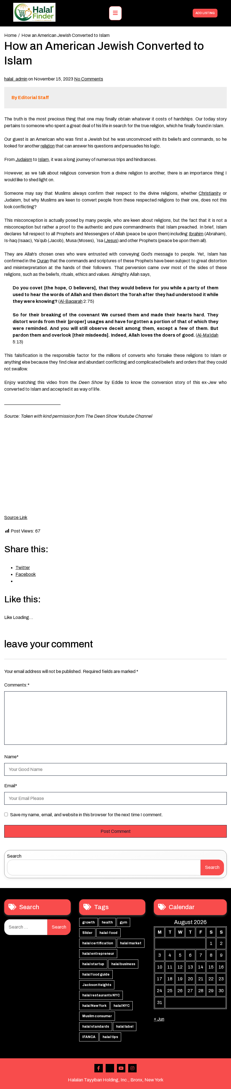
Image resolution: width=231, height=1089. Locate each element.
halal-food (108, 933)
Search (14, 856)
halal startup (93, 964)
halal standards (95, 1026)
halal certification (97, 943)
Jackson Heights (96, 985)
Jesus (111, 240)
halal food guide (96, 974)
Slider (87, 933)
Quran (43, 260)
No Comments (88, 79)
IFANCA (88, 1037)
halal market (130, 943)
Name (11, 756)
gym (123, 922)
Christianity (210, 193)
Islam (43, 159)
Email (10, 785)
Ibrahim (196, 233)
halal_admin (15, 79)
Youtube (121, 1068)
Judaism (23, 159)
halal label (124, 1026)
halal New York (94, 1006)
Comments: (17, 685)
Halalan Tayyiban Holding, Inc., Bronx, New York (115, 1079)
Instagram (132, 1068)
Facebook (98, 1068)
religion (48, 146)
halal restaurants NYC (101, 995)
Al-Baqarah (71, 301)
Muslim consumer (97, 1016)
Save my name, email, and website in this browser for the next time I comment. (86, 814)
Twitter (110, 1068)
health (107, 922)
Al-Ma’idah (207, 335)
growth (88, 922)
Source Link (15, 517)
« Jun (159, 1019)
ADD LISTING (205, 13)
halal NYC (122, 1006)
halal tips (110, 1037)
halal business (123, 964)
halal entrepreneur (98, 954)
